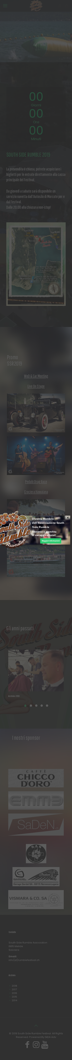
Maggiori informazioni (51, 541)
